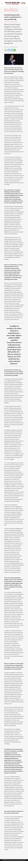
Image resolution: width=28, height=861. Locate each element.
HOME (6, 9)
